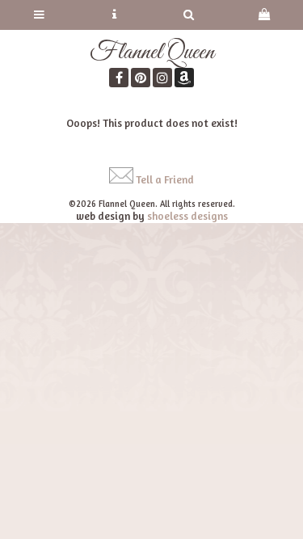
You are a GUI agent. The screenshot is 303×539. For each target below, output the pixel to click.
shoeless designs (187, 215)
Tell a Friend (165, 179)
